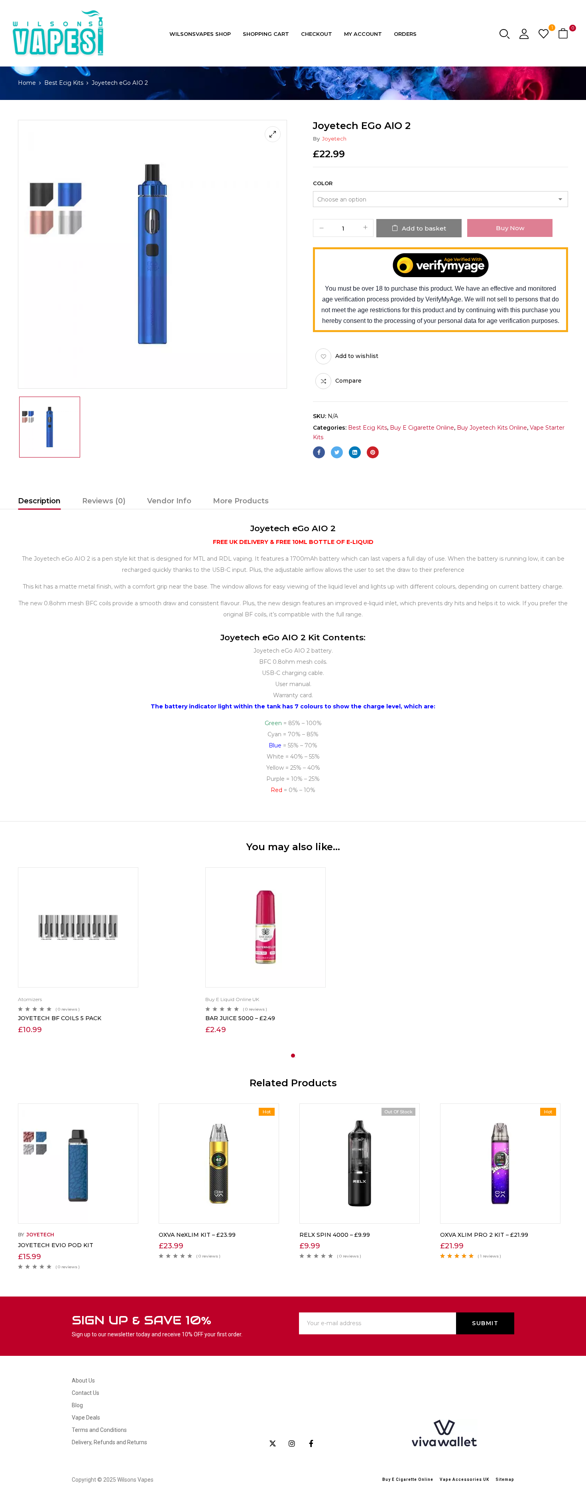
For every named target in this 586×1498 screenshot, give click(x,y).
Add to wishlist (356, 356)
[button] (564, 34)
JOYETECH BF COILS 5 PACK (59, 1018)
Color (322, 183)
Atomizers (30, 999)
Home (27, 82)
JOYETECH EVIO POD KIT (55, 1245)
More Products (241, 501)
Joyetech (334, 138)
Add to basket (424, 228)
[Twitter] (337, 452)
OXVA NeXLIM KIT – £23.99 (197, 1234)
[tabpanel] (105, 951)
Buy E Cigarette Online (422, 427)
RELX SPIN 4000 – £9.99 (334, 1234)
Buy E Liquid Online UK (232, 999)
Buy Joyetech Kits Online (492, 427)
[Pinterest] (373, 452)
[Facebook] (319, 452)
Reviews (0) (104, 501)
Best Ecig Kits (63, 82)
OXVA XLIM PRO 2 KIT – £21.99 (484, 1234)
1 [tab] (293, 1056)
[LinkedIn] (355, 452)
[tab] (39, 502)
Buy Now (510, 228)
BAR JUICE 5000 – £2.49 (240, 1018)
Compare (348, 380)
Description (39, 501)
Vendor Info (169, 501)
